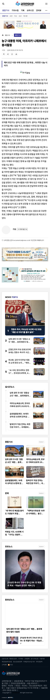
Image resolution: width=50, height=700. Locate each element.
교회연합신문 (16, 693)
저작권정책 (39, 662)
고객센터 (4, 665)
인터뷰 (38, 10)
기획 (22, 10)
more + (41, 442)
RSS (11, 665)
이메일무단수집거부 (29, 662)
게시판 (25, 16)
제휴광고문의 (13, 659)
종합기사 (5, 10)
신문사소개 (5, 659)
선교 (20, 16)
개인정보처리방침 (7, 662)
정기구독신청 (34, 659)
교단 (11, 16)
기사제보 (20, 659)
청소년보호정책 (17, 662)
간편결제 (27, 659)
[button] (7, 571)
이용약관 (42, 659)
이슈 (15, 16)
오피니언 (30, 10)
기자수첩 (15, 10)
